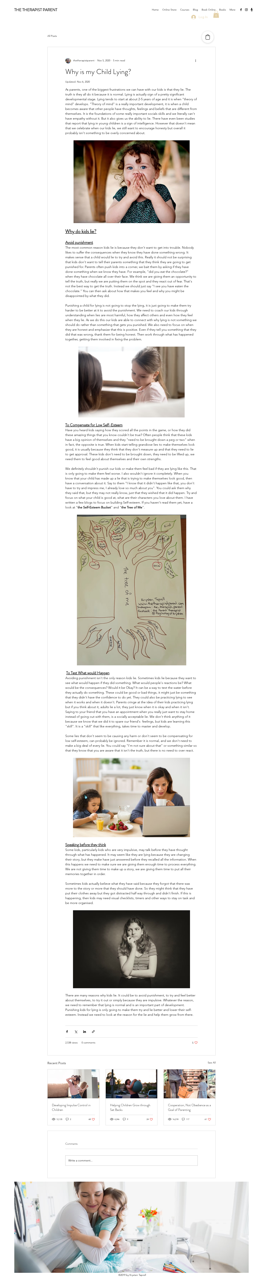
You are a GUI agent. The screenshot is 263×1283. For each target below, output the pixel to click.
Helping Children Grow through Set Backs (130, 1107)
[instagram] (246, 9)
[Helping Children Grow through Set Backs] (131, 1083)
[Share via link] (93, 1031)
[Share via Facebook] (67, 1031)
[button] (216, 14)
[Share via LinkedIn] (84, 1031)
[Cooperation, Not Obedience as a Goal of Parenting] (189, 1083)
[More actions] (195, 60)
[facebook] (241, 9)
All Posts (52, 36)
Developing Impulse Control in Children (71, 1107)
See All (212, 1062)
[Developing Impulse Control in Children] (73, 1083)
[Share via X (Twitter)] (75, 1031)
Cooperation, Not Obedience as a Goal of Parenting (189, 1107)
